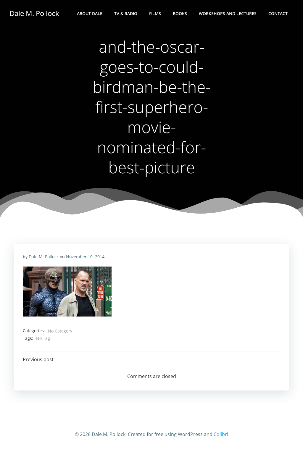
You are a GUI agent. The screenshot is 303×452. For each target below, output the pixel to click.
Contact (278, 13)
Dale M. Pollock (44, 256)
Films (155, 13)
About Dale (89, 13)
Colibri (221, 434)
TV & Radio (125, 13)
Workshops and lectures (228, 13)
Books (180, 13)
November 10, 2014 (85, 256)
